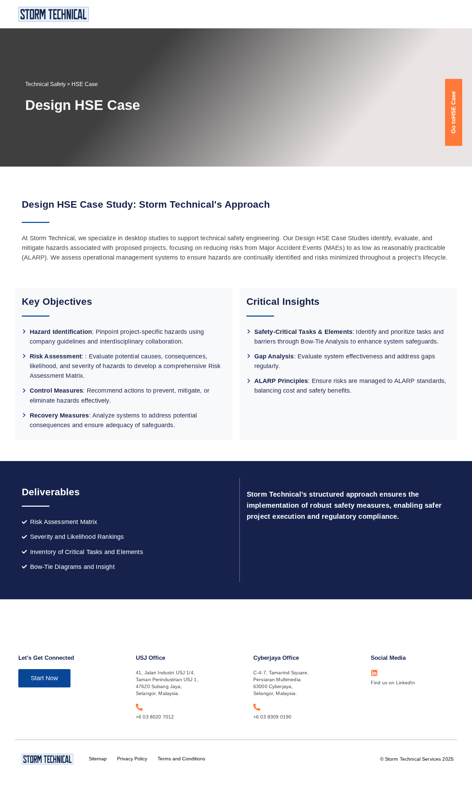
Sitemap (98, 758)
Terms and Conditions (181, 758)
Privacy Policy (132, 758)
